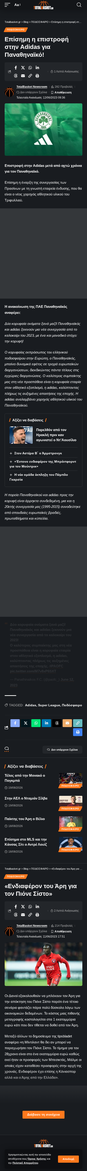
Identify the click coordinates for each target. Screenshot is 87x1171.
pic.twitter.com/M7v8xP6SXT (33, 671)
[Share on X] (23, 67)
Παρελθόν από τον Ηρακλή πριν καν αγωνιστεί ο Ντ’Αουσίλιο (56, 435)
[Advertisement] (43, 253)
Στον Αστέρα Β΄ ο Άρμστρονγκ (38, 453)
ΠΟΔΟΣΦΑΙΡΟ (16, 29)
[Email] (23, 75)
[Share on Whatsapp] (30, 67)
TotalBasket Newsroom (31, 86)
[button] (68, 1159)
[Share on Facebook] (16, 67)
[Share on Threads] (16, 75)
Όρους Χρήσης (37, 1158)
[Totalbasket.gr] (43, 5)
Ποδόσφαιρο (72, 705)
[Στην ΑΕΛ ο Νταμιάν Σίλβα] (70, 803)
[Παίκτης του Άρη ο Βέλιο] (70, 823)
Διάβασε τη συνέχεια (43, 1114)
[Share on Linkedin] (37, 67)
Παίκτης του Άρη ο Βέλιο (25, 819)
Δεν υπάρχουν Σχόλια (33, 92)
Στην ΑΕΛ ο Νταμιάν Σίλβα (26, 798)
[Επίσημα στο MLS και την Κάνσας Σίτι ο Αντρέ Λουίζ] (70, 844)
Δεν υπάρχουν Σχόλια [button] (64, 749)
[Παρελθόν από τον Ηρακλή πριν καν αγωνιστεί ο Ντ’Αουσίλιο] (21, 435)
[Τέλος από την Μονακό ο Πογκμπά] (70, 780)
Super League (49, 705)
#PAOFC (56, 666)
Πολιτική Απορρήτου (25, 1163)
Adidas (30, 705)
